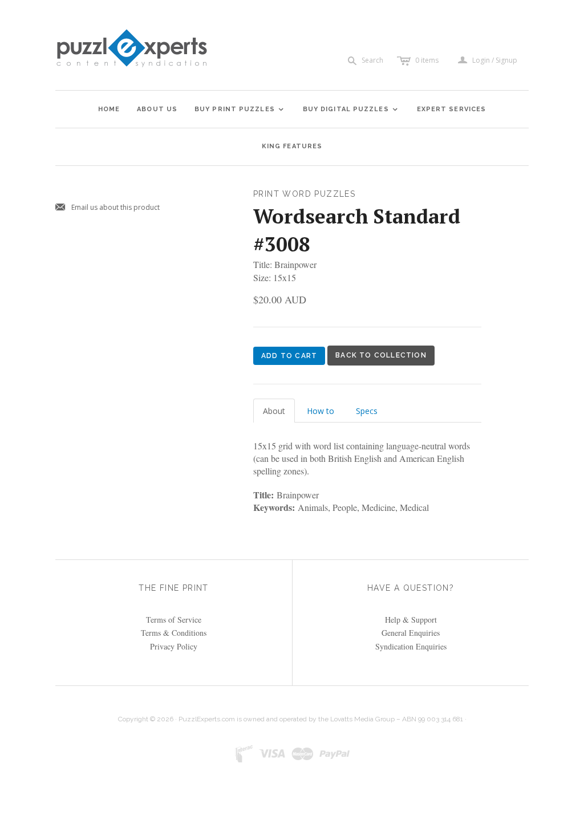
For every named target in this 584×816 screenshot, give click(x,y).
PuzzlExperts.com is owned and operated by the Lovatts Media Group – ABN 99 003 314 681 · (323, 719)
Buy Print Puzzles (239, 109)
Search (372, 60)
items (427, 60)
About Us (157, 109)
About (274, 410)
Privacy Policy (173, 646)
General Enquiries (411, 632)
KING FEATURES (292, 146)
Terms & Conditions (173, 632)
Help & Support (411, 619)
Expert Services (451, 109)
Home (109, 109)
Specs (367, 410)
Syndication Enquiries (411, 646)
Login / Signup (494, 60)
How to (320, 410)
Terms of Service (173, 619)
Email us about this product (107, 208)
